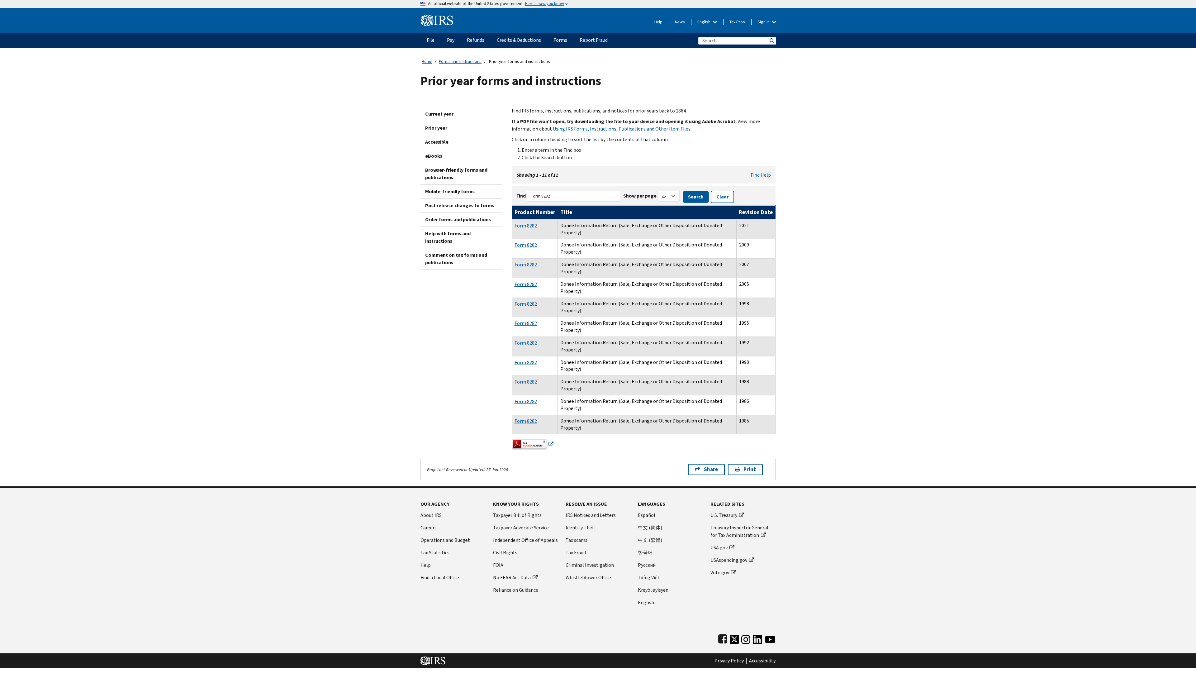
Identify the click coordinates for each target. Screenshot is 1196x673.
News (680, 22)
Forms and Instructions (460, 61)
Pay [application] (450, 40)
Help (658, 22)
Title (566, 212)
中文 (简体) (650, 527)
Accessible (436, 142)
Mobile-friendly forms (450, 191)
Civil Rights (505, 552)
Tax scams (576, 540)
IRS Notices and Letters (591, 515)
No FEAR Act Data (512, 577)
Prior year (436, 128)
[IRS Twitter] (734, 638)
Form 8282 (526, 225)
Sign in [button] (764, 22)
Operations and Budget (445, 540)
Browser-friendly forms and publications (456, 174)
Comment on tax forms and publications (456, 259)
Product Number (535, 212)
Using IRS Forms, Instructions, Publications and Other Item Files (622, 129)
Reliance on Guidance (515, 590)
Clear (722, 196)
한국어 (645, 552)
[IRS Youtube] (770, 638)
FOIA (498, 565)
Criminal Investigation (590, 565)
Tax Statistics (434, 552)
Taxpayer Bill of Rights (517, 515)
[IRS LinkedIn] (757, 638)
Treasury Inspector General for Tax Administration (739, 531)
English (704, 22)
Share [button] (711, 469)
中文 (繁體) (650, 540)
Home (427, 61)
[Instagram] (745, 638)
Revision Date (756, 212)
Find (521, 196)
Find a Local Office (439, 577)
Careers (428, 527)
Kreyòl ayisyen (653, 590)
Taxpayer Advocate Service (521, 527)
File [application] (430, 40)
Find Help (761, 175)
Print (749, 469)
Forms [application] (560, 40)
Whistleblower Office (588, 577)
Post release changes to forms (459, 205)
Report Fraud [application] (594, 40)
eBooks (433, 156)
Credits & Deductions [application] (519, 40)
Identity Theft (581, 527)
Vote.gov (719, 572)
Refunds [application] (475, 40)
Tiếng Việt (649, 577)
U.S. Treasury (723, 515)
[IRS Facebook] (722, 638)
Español (646, 515)
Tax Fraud (576, 552)
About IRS (431, 515)
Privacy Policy (729, 661)
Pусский (647, 565)
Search (771, 41)
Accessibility (762, 661)
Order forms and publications (458, 219)
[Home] (437, 18)
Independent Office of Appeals (525, 540)
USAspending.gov (728, 560)
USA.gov (719, 547)
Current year (439, 114)
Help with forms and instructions (448, 237)
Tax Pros (737, 22)
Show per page (640, 196)
